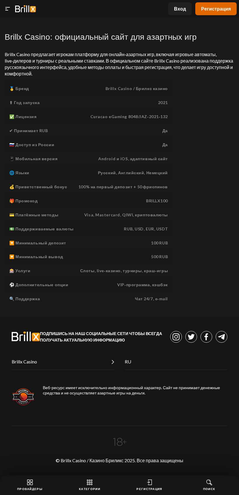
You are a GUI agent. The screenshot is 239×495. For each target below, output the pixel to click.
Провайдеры (30, 489)
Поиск (209, 489)
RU (128, 361)
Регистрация (216, 8)
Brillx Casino (24, 361)
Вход (180, 8)
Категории (89, 489)
